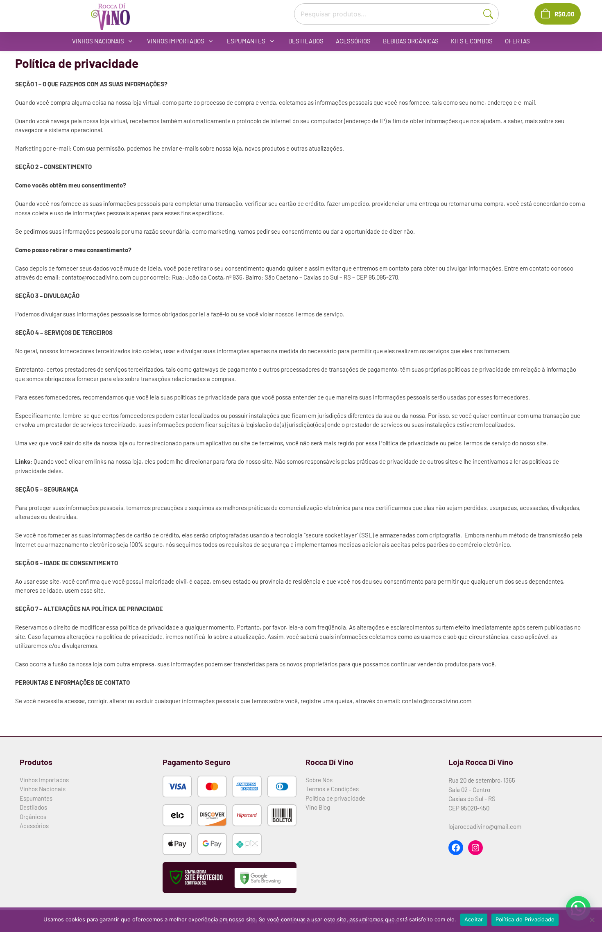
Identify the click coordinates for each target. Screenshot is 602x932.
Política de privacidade (335, 798)
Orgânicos (33, 816)
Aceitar (473, 919)
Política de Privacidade (525, 919)
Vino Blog (318, 807)
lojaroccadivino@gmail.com (484, 826)
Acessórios (34, 825)
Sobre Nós (319, 779)
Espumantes (36, 798)
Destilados (33, 807)
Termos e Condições (332, 788)
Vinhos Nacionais (43, 788)
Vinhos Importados (44, 779)
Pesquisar (492, 13)
